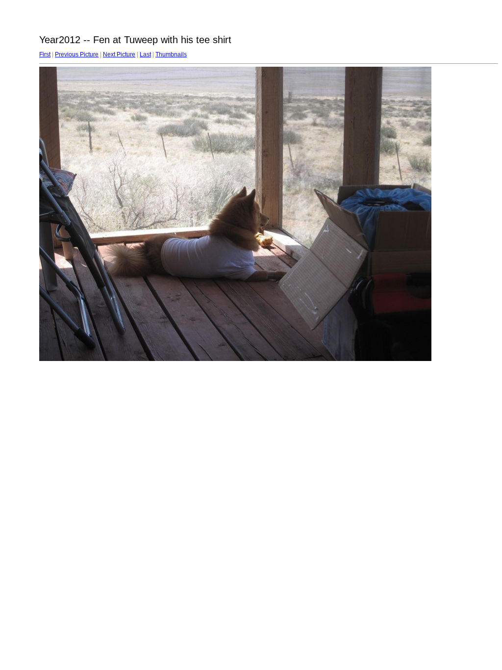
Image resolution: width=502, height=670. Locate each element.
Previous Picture (77, 54)
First (44, 54)
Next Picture (119, 54)
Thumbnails (171, 54)
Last (145, 54)
